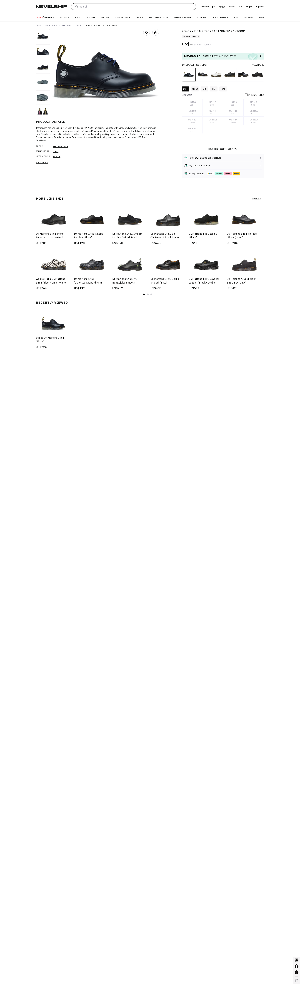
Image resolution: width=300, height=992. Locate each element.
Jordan (90, 17)
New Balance (122, 17)
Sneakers (50, 25)
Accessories (220, 17)
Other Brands (182, 17)
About (222, 6)
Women (248, 17)
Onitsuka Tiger (158, 17)
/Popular (45, 17)
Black (56, 156)
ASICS (139, 17)
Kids (261, 17)
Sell (240, 6)
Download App (207, 6)
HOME (38, 25)
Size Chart (187, 95)
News (232, 6)
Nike (77, 17)
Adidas (105, 17)
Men (236, 17)
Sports (64, 17)
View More (42, 162)
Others (78, 25)
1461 (55, 151)
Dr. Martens (65, 25)
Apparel (201, 17)
